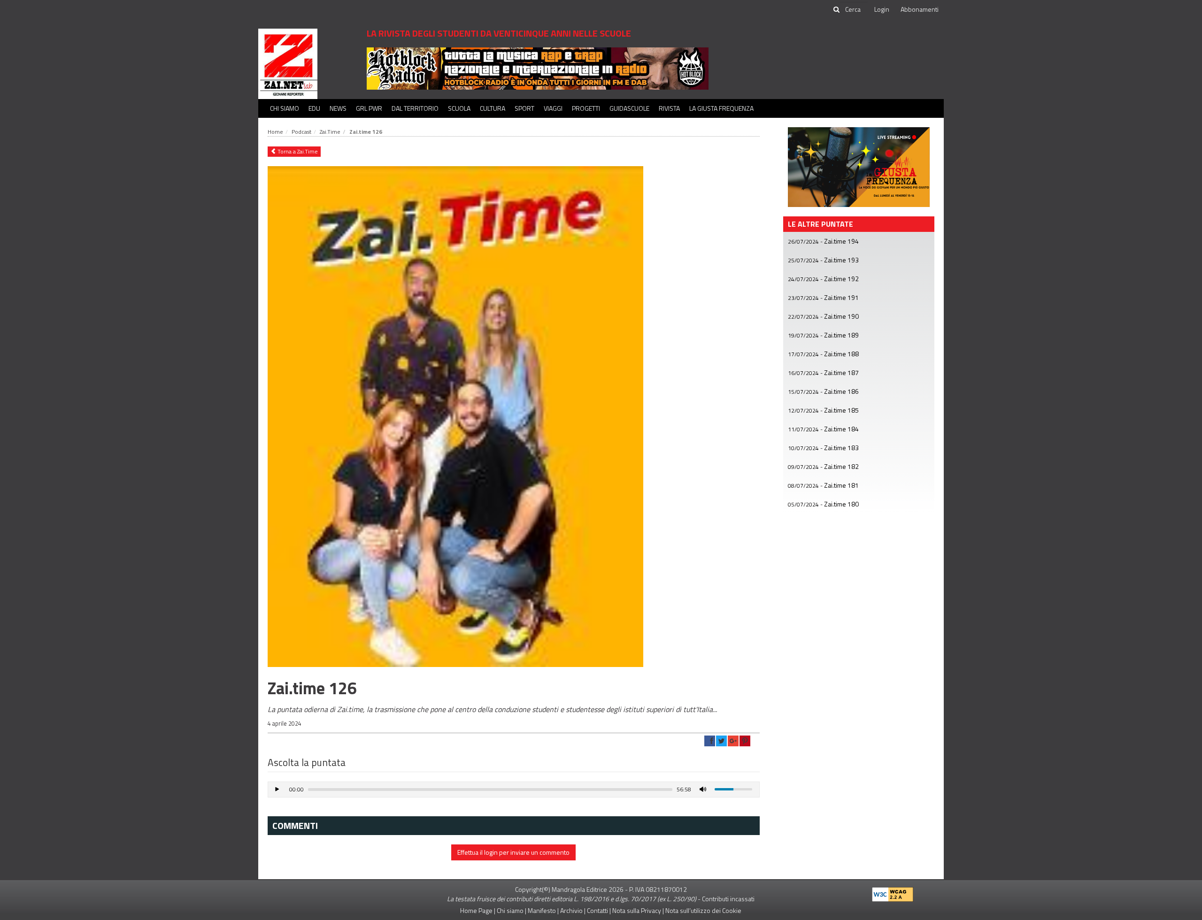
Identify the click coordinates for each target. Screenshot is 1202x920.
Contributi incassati (728, 899)
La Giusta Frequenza (721, 108)
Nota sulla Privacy (636, 910)
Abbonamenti (920, 9)
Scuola (459, 108)
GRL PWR (369, 108)
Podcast (301, 131)
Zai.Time (330, 131)
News (338, 108)
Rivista (669, 108)
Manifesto (542, 910)
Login (881, 9)
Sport (524, 108)
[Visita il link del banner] (538, 68)
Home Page (476, 910)
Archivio (571, 910)
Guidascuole (629, 108)
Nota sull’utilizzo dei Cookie (703, 910)
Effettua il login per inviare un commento (513, 852)
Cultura (492, 108)
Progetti (586, 108)
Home (275, 131)
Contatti (597, 910)
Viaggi (553, 108)
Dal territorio (415, 108)
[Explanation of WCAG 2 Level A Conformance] (892, 892)
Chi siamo (284, 108)
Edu (314, 108)
